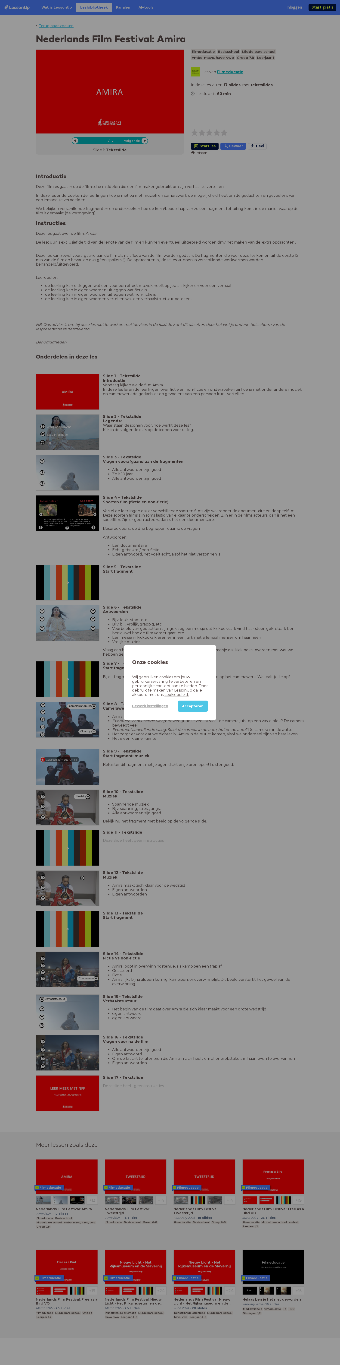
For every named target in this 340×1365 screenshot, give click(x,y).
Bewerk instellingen (150, 706)
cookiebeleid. (176, 694)
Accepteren (193, 706)
